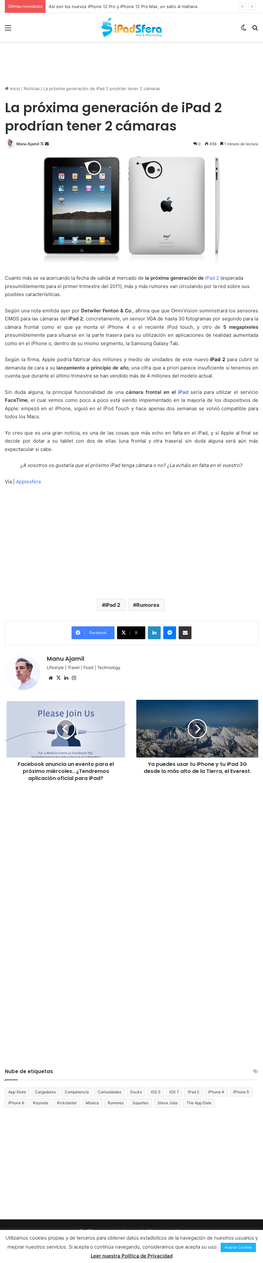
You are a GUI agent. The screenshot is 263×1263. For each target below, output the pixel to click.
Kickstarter (67, 1102)
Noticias (32, 88)
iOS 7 (174, 1091)
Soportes (140, 1102)
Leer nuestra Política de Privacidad (132, 1256)
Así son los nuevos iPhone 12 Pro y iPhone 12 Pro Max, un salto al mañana (123, 6)
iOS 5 (155, 1091)
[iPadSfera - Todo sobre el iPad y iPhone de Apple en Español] (131, 27)
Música (92, 1102)
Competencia (77, 1091)
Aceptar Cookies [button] (238, 1247)
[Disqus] (131, 872)
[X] (58, 678)
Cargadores (45, 1091)
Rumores (147, 605)
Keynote (40, 1102)
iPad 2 (112, 605)
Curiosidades (109, 1091)
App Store (17, 1091)
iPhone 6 (16, 1102)
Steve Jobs (167, 1102)
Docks (136, 1091)
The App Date (199, 1102)
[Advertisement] (131, 62)
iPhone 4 (216, 1091)
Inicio (14, 88)
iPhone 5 (241, 1091)
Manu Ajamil (27, 143)
